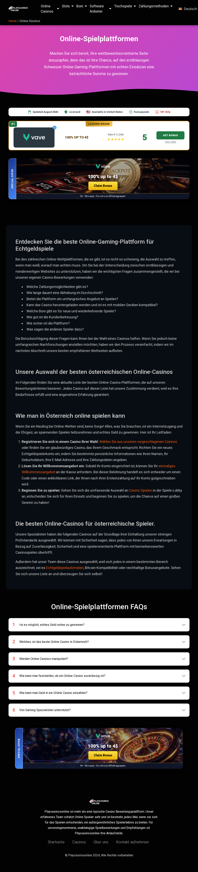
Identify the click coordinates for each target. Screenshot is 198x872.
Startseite (56, 842)
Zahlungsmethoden (154, 6)
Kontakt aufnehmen (132, 842)
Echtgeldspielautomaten (65, 568)
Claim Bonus (103, 186)
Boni (79, 6)
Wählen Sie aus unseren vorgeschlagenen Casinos (138, 442)
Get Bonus (170, 135)
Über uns (101, 842)
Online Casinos (47, 8)
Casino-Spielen (140, 490)
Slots (66, 6)
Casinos (79, 842)
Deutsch (190, 9)
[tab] (99, 624)
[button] (99, 178)
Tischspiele (123, 6)
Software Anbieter (97, 8)
